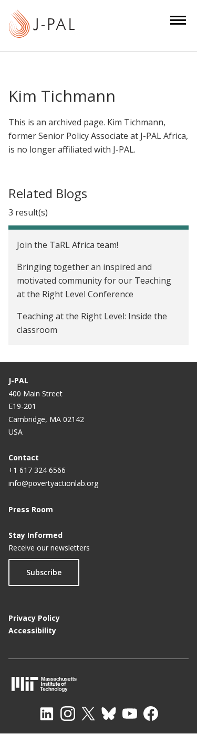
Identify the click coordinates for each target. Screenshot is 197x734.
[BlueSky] (108, 713)
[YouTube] (129, 713)
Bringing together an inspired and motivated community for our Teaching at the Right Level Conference (94, 280)
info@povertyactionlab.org (53, 483)
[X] (88, 713)
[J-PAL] (41, 25)
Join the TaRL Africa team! (67, 245)
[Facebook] (150, 713)
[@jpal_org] (67, 713)
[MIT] (98, 684)
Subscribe (43, 572)
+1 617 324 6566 (37, 470)
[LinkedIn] (46, 713)
